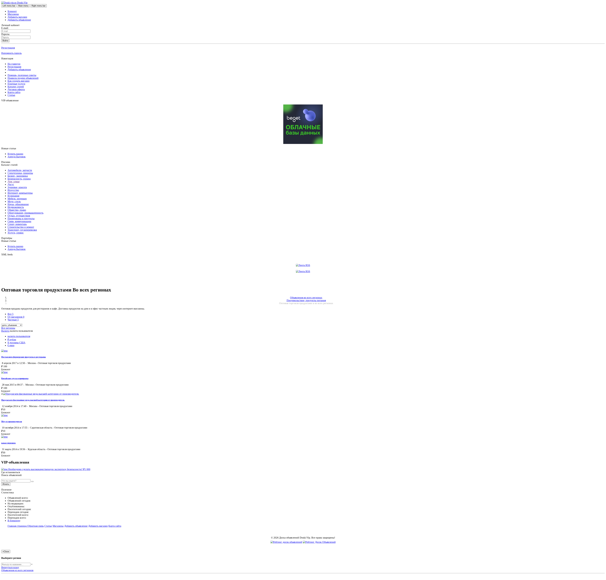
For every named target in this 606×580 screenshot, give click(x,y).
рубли (12, 339)
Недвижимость (16, 207)
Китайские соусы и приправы (14, 378)
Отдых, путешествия (19, 215)
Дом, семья (13, 181)
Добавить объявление (19, 19)
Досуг (11, 184)
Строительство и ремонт (21, 227)
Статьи (11, 95)
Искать (6, 484)
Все (10, 314)
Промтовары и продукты (21, 218)
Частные (13, 319)
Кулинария (13, 195)
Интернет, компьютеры (20, 193)
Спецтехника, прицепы (20, 173)
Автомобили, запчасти (20, 170)
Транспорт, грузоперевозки (22, 230)
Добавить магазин (17, 17)
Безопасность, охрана (19, 178)
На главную (14, 63)
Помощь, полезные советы (22, 75)
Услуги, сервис (16, 232)
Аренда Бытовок (17, 156)
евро (11, 345)
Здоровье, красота (17, 187)
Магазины (13, 14)
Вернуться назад (10, 567)
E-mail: (5, 28)
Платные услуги (16, 83)
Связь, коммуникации (19, 221)
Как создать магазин (19, 81)
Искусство (13, 190)
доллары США (16, 342)
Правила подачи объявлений (23, 78)
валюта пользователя (19, 336)
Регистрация (8, 47)
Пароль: (5, 34)
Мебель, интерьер (17, 198)
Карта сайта (14, 92)
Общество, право (17, 210)
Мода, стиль (14, 201)
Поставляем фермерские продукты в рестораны (23, 357)
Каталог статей (16, 86)
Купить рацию (15, 153)
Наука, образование (18, 204)
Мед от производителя (11, 421)
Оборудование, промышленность (25, 212)
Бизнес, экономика (18, 176)
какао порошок (8, 443)
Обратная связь (35, 526)
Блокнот (12, 11)
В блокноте (14, 520)
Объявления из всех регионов (17, 570)
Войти (5, 40)
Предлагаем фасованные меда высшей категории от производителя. (33, 400)
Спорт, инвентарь (17, 224)
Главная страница (17, 526)
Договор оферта (16, 89)
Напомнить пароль (11, 53)
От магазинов (16, 316)
